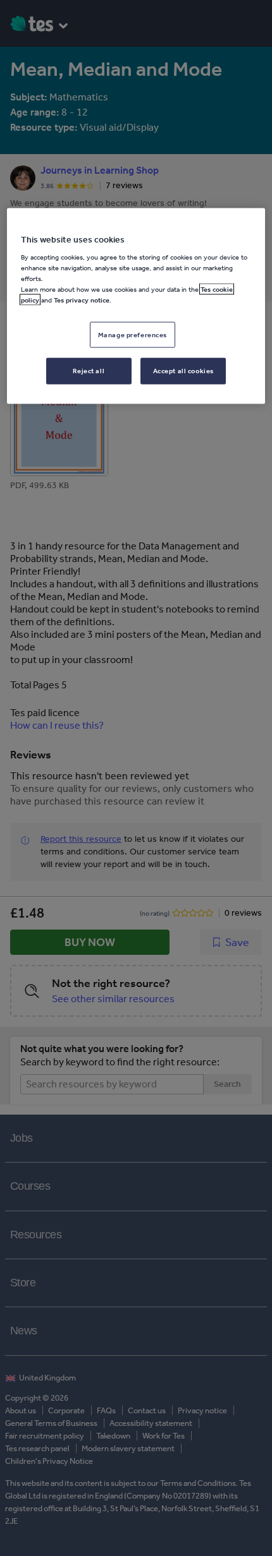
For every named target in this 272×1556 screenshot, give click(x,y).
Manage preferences (132, 334)
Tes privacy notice (81, 300)
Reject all (88, 370)
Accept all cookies (183, 370)
